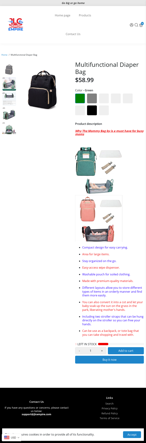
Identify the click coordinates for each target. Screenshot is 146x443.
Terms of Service (109, 418)
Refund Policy (109, 413)
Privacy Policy (110, 408)
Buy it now (109, 360)
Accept (132, 435)
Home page (62, 15)
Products (85, 15)
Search (109, 403)
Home (4, 54)
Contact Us (73, 34)
